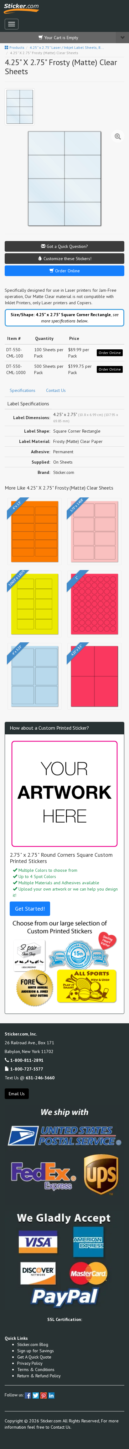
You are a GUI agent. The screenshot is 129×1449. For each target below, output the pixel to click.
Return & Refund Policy (39, 1376)
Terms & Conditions (35, 1369)
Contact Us (56, 390)
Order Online (67, 271)
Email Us (17, 1094)
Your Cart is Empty (60, 37)
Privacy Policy (30, 1363)
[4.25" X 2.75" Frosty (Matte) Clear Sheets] (20, 106)
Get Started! (30, 908)
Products (16, 47)
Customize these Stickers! (66, 258)
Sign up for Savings (35, 1351)
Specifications (22, 390)
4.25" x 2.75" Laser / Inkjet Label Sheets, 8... (67, 47)
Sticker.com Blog (32, 1344)
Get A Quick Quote (34, 1357)
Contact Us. (61, 1427)
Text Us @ (29, 1078)
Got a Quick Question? (66, 246)
